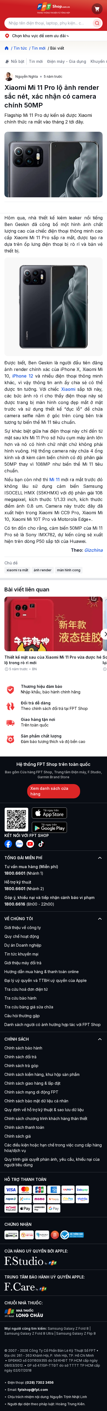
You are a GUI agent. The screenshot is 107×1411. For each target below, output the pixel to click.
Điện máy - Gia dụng (66, 61)
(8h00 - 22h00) (29, 904)
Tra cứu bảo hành (20, 998)
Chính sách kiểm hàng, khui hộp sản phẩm (42, 1074)
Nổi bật (17, 61)
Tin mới (36, 61)
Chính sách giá (17, 1136)
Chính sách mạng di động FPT (31, 1092)
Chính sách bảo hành (23, 1048)
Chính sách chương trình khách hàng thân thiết (45, 1118)
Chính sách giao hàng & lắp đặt (32, 1083)
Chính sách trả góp (21, 1065)
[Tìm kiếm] (97, 23)
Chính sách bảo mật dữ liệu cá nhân (36, 1100)
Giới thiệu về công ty (22, 927)
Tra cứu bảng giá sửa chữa (28, 1007)
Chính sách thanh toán (24, 1127)
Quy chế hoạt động (21, 936)
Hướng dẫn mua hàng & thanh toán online (41, 971)
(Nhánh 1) (23, 873)
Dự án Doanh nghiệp (22, 945)
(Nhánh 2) (24, 888)
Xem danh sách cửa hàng (49, 791)
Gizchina (93, 550)
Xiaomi (68, 389)
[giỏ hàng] (97, 8)
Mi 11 (54, 479)
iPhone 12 (22, 376)
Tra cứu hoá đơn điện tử (26, 989)
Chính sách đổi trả (20, 1056)
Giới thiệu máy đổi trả (22, 962)
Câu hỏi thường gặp (22, 1015)
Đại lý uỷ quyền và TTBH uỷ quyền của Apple (45, 980)
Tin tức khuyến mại (21, 954)
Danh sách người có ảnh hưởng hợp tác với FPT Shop (52, 1024)
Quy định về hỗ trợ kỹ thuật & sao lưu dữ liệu (44, 1109)
